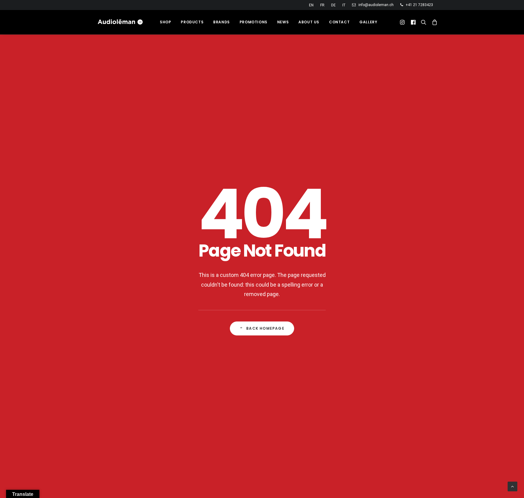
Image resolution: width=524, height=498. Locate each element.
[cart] (433, 22)
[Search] (423, 22)
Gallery (368, 22)
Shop (165, 22)
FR (322, 5)
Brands (221, 22)
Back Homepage (265, 328)
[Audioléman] (120, 22)
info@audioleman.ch (376, 5)
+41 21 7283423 (419, 5)
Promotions (253, 22)
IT (343, 5)
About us (308, 22)
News (283, 22)
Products (192, 22)
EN (311, 5)
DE (333, 5)
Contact (339, 22)
